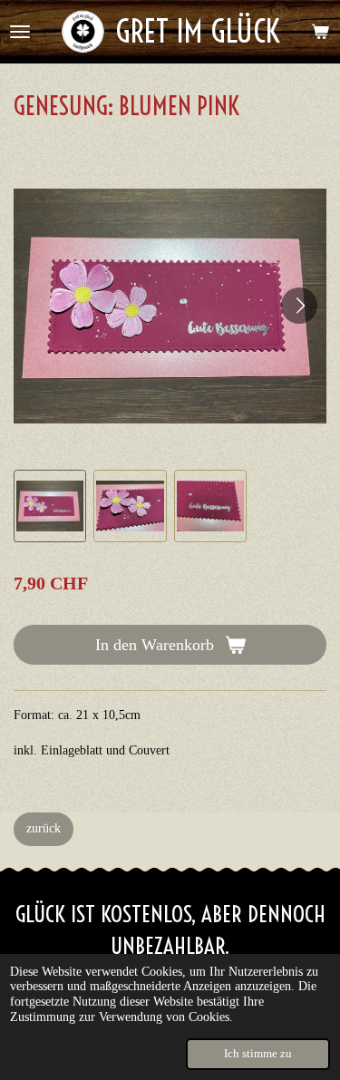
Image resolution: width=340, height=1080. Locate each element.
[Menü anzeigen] (20, 31)
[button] (50, 506)
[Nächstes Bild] (299, 305)
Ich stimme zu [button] (258, 1053)
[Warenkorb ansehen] (320, 31)
